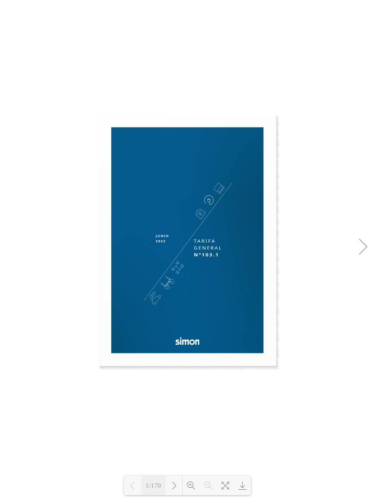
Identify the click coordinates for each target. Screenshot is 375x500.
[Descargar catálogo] (242, 485)
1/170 (153, 485)
